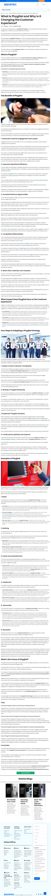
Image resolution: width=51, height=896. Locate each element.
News (25, 832)
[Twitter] (38, 894)
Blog (7, 13)
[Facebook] (36, 894)
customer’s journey (5, 224)
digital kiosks (44, 420)
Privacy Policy (25, 894)
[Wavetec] (10, 4)
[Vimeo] (41, 894)
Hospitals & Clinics (6, 831)
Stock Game (17, 839)
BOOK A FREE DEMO (25, 773)
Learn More (41, 1)
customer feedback (6, 439)
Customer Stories (28, 833)
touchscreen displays (7, 514)
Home (3, 13)
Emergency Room (8, 834)
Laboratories (7, 836)
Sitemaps (30, 894)
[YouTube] (43, 894)
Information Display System (17, 834)
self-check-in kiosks (38, 180)
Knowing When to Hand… (24, 801)
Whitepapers (27, 829)
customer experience (26, 245)
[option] (12, 799)
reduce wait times (12, 175)
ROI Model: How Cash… (11, 801)
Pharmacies (6, 833)
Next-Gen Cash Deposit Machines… (38, 802)
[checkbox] (40, 850)
